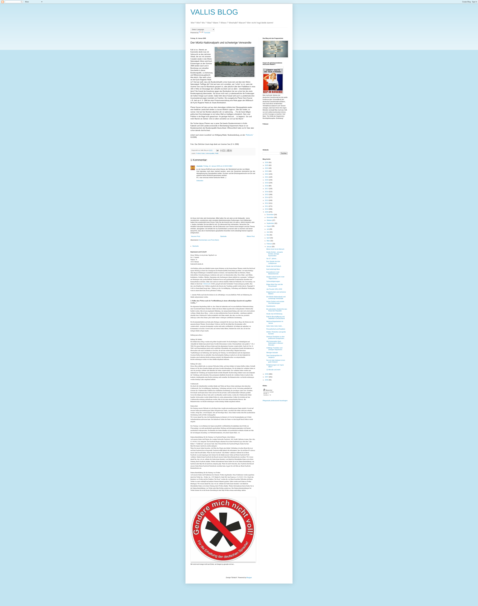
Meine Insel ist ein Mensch (275, 249)
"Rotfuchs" (249, 135)
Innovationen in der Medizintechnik (272, 273)
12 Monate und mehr (273, 370)
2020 (267, 180)
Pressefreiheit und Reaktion (275, 329)
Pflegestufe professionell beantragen (275, 401)
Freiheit (198, 153)
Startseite (223, 236)
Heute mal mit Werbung (274, 314)
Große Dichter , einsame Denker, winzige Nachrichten (274, 254)
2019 (267, 183)
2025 (267, 165)
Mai (268, 235)
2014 (267, 197)
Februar (269, 244)
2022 (267, 174)
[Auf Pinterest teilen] (231, 150)
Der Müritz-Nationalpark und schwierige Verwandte (276, 297)
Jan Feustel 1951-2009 (274, 289)
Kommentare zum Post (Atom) (209, 240)
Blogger (249, 577)
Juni (268, 232)
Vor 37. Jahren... (271, 258)
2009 (267, 212)
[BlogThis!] (223, 150)
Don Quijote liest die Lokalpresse (273, 262)
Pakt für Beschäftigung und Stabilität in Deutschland (275, 317)
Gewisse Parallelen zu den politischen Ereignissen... (275, 337)
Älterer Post (251, 236)
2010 (267, 209)
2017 (267, 189)
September (270, 223)
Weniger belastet (272, 353)
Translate (207, 33)
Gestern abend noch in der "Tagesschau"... (275, 277)
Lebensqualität (210, 153)
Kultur (203, 153)
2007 (267, 377)
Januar (269, 247)
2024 (267, 168)
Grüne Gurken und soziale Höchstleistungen (275, 302)
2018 (267, 186)
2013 (267, 200)
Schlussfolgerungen (273, 281)
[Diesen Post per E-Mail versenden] (221, 150)
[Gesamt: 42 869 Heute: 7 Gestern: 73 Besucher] (269, 398)
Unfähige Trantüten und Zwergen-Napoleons (274, 349)
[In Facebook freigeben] (228, 150)
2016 (267, 192)
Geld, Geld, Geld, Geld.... (274, 326)
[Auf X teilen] (226, 150)
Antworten (199, 181)
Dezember (270, 214)
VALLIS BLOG (214, 12)
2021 (267, 177)
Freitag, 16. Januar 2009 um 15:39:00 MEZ (217, 166)
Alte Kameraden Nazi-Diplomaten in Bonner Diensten (274, 343)
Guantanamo (270, 306)
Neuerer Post (195, 236)
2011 (267, 206)
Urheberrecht (206, 284)
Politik (216, 153)
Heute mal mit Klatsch (273, 266)
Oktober (269, 220)
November (270, 217)
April (268, 238)
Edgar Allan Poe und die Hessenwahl (274, 285)
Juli (268, 229)
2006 (267, 380)
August (269, 226)
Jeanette (199, 166)
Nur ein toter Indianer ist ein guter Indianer (275, 361)
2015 (267, 194)
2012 (267, 203)
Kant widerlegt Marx (273, 269)
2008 (267, 374)
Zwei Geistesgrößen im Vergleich (274, 356)
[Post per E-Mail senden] (217, 150)
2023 (267, 171)
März (268, 241)
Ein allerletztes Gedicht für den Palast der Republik (276, 310)
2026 (267, 162)
